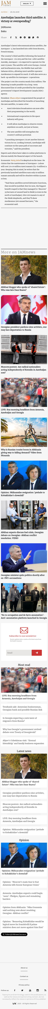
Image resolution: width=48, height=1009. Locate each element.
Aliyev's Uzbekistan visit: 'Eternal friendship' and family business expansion (23, 742)
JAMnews (6, 27)
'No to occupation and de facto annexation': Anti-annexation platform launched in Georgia (24, 616)
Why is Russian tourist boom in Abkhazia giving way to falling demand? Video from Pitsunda (21, 452)
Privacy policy (24, 985)
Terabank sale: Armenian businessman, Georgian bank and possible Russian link (22, 708)
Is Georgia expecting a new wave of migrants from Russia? (20, 719)
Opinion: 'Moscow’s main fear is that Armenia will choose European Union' (21, 883)
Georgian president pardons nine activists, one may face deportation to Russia (24, 328)
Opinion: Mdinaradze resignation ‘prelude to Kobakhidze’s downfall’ (23, 494)
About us (24, 968)
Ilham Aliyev (15, 98)
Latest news (24, 751)
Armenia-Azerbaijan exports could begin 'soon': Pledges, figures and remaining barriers (23, 896)
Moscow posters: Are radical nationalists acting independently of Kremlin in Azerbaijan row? (23, 370)
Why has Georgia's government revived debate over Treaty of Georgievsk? (22, 730)
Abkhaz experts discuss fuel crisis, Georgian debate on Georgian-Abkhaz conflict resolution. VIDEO (22, 535)
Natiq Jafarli (16, 160)
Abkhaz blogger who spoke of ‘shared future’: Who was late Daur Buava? (23, 288)
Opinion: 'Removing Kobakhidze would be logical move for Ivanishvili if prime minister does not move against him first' (23, 924)
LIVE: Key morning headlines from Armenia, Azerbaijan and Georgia (22, 411)
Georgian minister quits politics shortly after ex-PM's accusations (23, 576)
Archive (5, 12)
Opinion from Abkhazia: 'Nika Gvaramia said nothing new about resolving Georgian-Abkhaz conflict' (22, 910)
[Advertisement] (24, 229)
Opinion (24, 840)
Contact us (24, 976)
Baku (3, 31)
